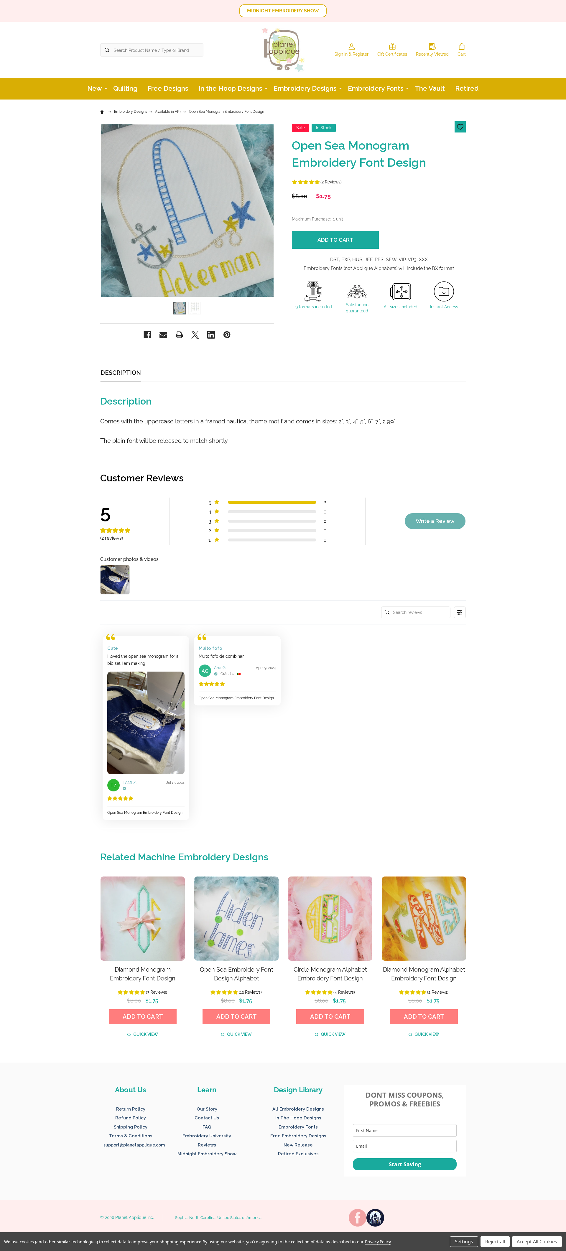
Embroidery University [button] (206, 1136)
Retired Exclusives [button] (298, 1153)
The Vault (430, 88)
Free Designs (168, 88)
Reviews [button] (207, 1145)
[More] (105, 88)
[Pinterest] (227, 335)
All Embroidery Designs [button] (298, 1109)
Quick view (145, 1034)
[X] (195, 335)
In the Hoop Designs (230, 88)
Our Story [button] (207, 1109)
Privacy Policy (378, 1242)
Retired (467, 88)
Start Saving (405, 1164)
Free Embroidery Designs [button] (298, 1136)
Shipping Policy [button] (130, 1127)
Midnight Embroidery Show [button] (206, 1153)
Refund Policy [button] (130, 1118)
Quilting (125, 88)
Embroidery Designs (305, 88)
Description (121, 372)
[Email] (163, 335)
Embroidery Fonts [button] (298, 1127)
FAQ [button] (207, 1127)
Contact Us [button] (207, 1118)
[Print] (179, 335)
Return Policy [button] (130, 1109)
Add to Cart (335, 240)
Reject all (495, 1241)
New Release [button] (298, 1145)
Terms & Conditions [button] (130, 1136)
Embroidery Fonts (376, 88)
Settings (464, 1241)
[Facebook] (147, 335)
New (94, 88)
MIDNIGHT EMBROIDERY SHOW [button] (283, 11)
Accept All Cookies (537, 1241)
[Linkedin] (211, 335)
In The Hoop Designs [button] (298, 1118)
